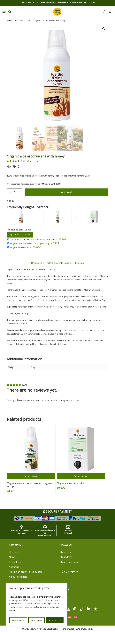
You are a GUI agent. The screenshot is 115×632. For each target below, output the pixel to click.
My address (66, 556)
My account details (70, 562)
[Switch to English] (76, 617)
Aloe (28, 20)
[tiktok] (81, 608)
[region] (36, 604)
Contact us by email (68, 531)
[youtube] (68, 608)
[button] (103, 28)
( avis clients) (33, 161)
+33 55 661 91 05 (44, 535)
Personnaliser (18, 620)
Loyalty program (69, 571)
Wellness (19, 20)
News (12, 556)
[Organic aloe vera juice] (81, 449)
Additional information (59, 262)
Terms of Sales (67, 629)
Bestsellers (15, 562)
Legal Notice (52, 629)
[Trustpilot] (95, 608)
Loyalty (90, 2)
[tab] (37, 263)
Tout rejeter (36, 620)
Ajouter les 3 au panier (20, 234)
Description (37, 262)
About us (14, 566)
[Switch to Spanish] (70, 617)
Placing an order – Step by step (25, 571)
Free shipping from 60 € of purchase (62, 2)
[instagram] (74, 608)
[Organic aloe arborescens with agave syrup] (31, 449)
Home (9, 20)
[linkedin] (88, 608)
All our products (18, 576)
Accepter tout (55, 620)
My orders (65, 552)
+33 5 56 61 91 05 (29, 2)
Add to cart (66, 192)
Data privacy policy (84, 629)
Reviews (79, 262)
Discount (14, 552)
